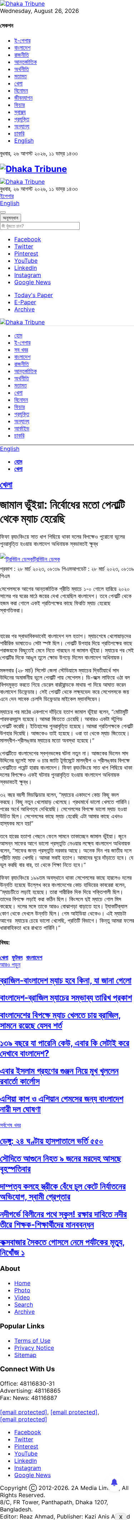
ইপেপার (7, 195)
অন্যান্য (21, 126)
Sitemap (25, 1354)
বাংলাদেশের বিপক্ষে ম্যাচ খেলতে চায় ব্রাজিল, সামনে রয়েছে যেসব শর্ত (60, 1020)
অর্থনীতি (21, 69)
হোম (18, 335)
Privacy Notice (34, 1347)
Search (23, 1304)
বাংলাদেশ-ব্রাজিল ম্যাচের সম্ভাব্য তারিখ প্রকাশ (66, 997)
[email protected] (23, 1412)
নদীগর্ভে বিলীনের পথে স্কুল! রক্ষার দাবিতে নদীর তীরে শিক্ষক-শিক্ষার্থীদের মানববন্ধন (63, 1219)
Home (22, 1283)
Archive (24, 309)
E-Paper (25, 302)
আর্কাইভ (21, 428)
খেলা (18, 83)
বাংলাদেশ (22, 47)
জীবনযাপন (23, 97)
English (24, 140)
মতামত (20, 76)
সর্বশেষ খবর (10, 1125)
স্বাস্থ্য (20, 111)
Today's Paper (33, 294)
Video (22, 1297)
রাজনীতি (21, 54)
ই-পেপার (22, 40)
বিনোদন (21, 90)
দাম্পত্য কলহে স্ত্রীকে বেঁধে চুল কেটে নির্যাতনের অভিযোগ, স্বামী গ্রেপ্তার (63, 1191)
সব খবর (21, 349)
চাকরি (19, 133)
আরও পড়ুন (10, 964)
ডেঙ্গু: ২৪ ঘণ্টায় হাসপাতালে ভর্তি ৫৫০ (51, 1141)
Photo (22, 1290)
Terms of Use (32, 1340)
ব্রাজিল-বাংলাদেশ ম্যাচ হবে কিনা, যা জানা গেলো (65, 980)
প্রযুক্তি (21, 119)
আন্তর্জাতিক (25, 61)
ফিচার (19, 104)
